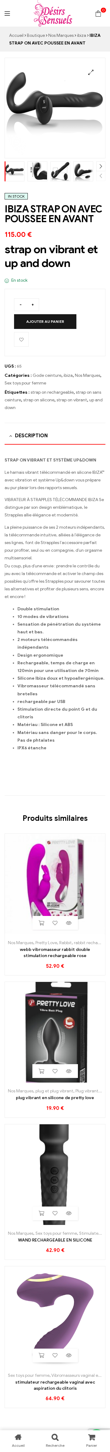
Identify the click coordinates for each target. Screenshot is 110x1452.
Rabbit (65, 942)
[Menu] (7, 13)
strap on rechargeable (52, 392)
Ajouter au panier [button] (41, 923)
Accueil (16, 35)
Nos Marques (61, 35)
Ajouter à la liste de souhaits (21, 339)
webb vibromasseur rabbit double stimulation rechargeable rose (55, 952)
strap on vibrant (72, 400)
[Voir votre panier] (98, 13)
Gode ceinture (47, 375)
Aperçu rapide (69, 923)
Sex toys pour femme (25, 383)
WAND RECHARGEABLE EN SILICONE (55, 1240)
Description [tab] (31, 436)
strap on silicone (38, 400)
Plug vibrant (86, 1091)
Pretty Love (46, 942)
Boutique (36, 35)
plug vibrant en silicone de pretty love (55, 1097)
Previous (100, 176)
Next (100, 166)
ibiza (81, 35)
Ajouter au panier (45, 321)
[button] (91, 72)
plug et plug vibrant (54, 1091)
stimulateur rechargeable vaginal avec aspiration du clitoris (55, 1385)
